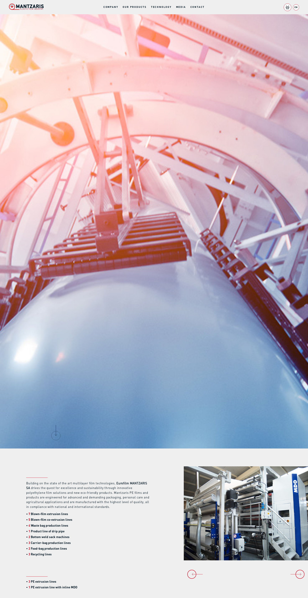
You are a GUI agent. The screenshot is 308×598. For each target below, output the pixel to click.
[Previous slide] (191, 574)
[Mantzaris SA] (26, 7)
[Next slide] (300, 574)
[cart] (287, 7)
